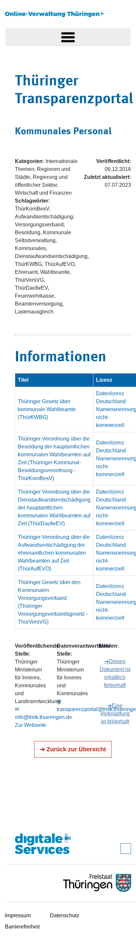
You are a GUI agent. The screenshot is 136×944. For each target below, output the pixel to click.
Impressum (18, 915)
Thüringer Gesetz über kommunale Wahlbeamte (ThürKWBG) (47, 409)
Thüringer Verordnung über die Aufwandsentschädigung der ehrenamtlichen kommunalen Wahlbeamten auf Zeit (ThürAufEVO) (54, 552)
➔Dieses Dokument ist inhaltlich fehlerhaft (115, 673)
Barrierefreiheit (22, 926)
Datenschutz (64, 915)
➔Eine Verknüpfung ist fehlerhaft (115, 713)
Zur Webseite (30, 725)
